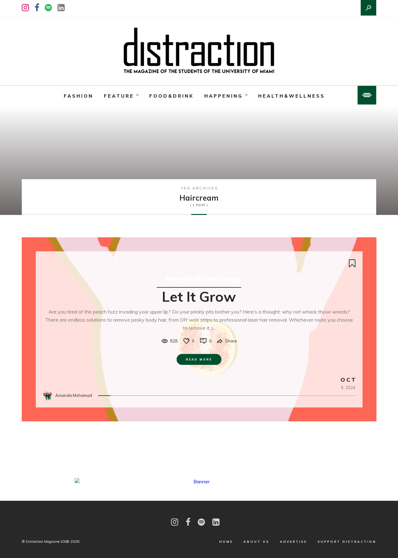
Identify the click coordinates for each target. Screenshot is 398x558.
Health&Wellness (291, 96)
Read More (199, 359)
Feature (119, 96)
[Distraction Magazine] (199, 51)
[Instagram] (25, 7)
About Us (256, 542)
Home (226, 542)
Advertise (293, 542)
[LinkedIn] (61, 7)
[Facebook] (37, 7)
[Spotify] (48, 7)
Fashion (78, 96)
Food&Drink (171, 96)
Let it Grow (199, 296)
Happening (223, 96)
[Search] (368, 8)
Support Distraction (346, 542)
